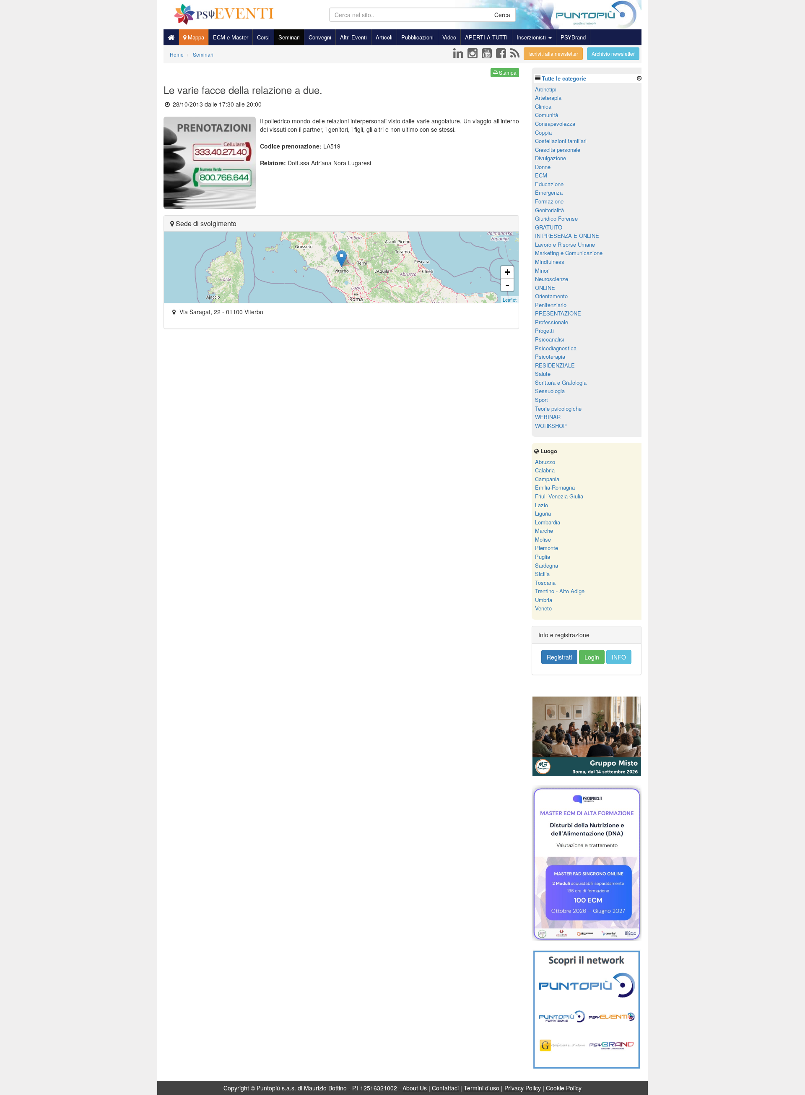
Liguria (543, 513)
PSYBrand (573, 37)
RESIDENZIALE (555, 365)
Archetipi (545, 89)
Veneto (543, 608)
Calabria (545, 470)
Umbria (543, 600)
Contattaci (445, 1088)
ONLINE (545, 288)
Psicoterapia (550, 356)
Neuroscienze (551, 279)
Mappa (195, 37)
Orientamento (551, 296)
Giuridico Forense (556, 218)
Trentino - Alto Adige (559, 591)
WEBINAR (548, 417)
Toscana (545, 583)
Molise (543, 539)
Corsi (263, 37)
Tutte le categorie (564, 78)
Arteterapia (548, 98)
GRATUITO (548, 227)
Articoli (384, 37)
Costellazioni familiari (561, 141)
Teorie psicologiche (558, 408)
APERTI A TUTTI (486, 37)
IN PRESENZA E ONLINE (567, 236)
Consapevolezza (555, 124)
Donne (543, 167)
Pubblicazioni (417, 37)
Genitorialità (549, 210)
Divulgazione (550, 158)
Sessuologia (550, 391)
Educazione (549, 184)
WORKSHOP (551, 426)
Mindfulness (549, 262)
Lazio (541, 505)
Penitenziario (550, 305)
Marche (544, 530)
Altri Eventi (353, 37)
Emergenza (549, 192)
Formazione (549, 201)
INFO (619, 657)
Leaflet (510, 299)
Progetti (544, 330)
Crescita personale (557, 150)
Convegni (320, 37)
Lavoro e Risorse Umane (565, 244)
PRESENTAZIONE (558, 313)
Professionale (551, 322)
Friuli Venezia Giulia (559, 496)
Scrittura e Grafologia (561, 382)
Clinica (543, 106)
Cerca (502, 14)
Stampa (507, 72)
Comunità (546, 115)
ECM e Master (230, 37)
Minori (542, 270)
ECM (541, 175)
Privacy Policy (522, 1088)
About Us (414, 1088)
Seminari (289, 37)
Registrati (559, 657)
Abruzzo (545, 462)
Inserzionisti (532, 37)
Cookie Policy (564, 1088)
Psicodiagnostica (555, 348)
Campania (547, 479)
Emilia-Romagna (555, 487)
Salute (543, 374)
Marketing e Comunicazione (568, 253)
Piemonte (546, 548)
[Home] (171, 37)
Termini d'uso (481, 1088)
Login (591, 657)
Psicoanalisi (549, 339)
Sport (541, 400)
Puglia (542, 557)
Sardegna (546, 565)
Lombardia (547, 522)
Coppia (543, 132)
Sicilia (542, 574)
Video (449, 37)
